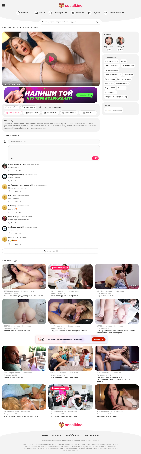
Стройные (128, 75)
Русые (123, 61)
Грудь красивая (111, 70)
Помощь (56, 435)
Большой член (122, 83)
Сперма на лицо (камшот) (116, 97)
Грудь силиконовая (113, 75)
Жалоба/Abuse (71, 435)
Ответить (18, 170)
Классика (122, 88)
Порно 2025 (110, 88)
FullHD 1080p (110, 92)
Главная (44, 435)
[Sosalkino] (70, 5)
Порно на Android (91, 435)
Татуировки (110, 79)
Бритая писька (128, 66)
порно (58, 441)
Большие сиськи (112, 66)
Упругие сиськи (124, 79)
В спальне (109, 83)
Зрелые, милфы (111, 61)
